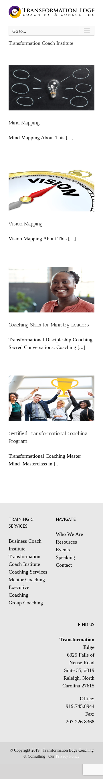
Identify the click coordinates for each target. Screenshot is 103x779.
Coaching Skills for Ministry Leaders (49, 325)
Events (63, 549)
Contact (64, 565)
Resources (66, 542)
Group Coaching (26, 603)
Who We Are (69, 534)
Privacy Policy (68, 756)
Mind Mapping (24, 123)
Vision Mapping (26, 224)
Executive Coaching (19, 591)
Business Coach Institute (25, 545)
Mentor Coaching (27, 579)
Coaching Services (28, 572)
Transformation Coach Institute (24, 560)
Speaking (65, 557)
